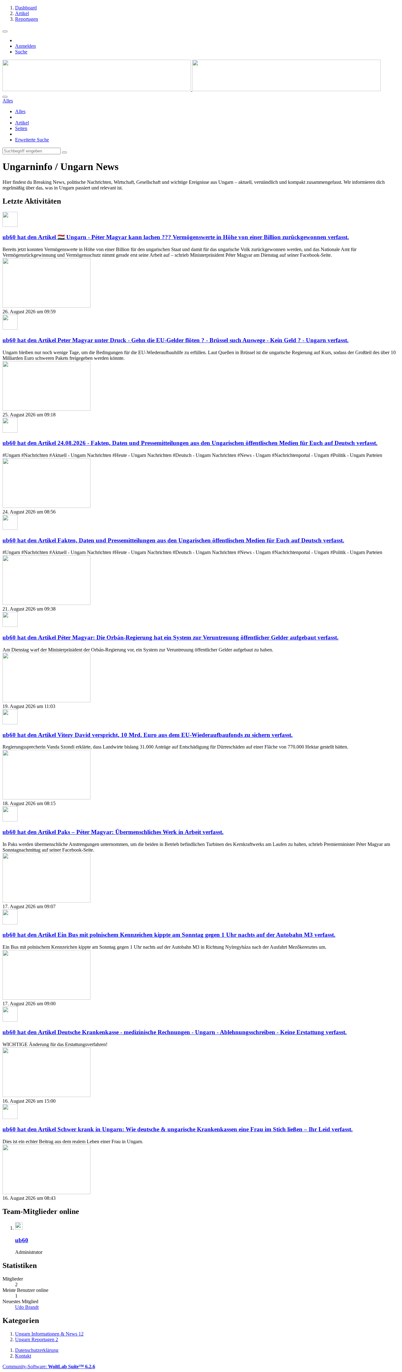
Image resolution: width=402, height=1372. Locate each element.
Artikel (22, 122)
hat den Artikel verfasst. (176, 237)
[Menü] (5, 31)
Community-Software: (49, 1366)
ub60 (21, 1240)
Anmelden (25, 46)
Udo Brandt (27, 1307)
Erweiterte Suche (32, 139)
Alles (20, 111)
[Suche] (5, 97)
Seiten (21, 128)
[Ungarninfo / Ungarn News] (192, 89)
